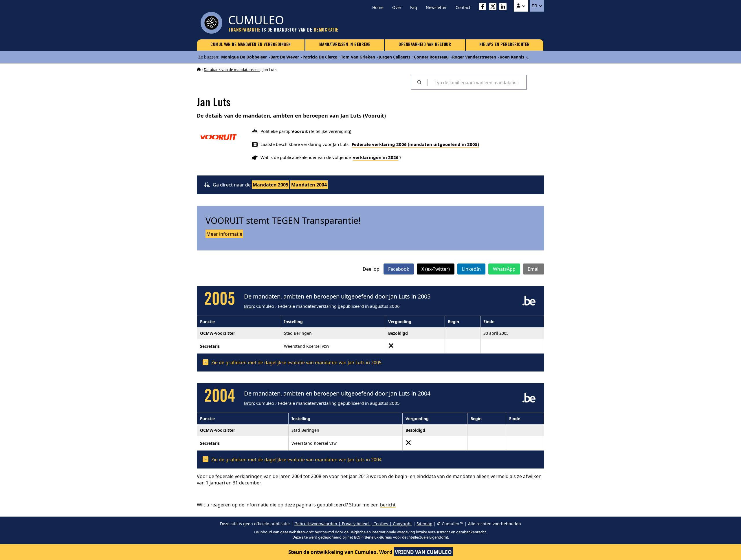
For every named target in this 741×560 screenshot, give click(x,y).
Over (396, 7)
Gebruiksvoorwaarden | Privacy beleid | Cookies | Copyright (353, 523)
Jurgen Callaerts (394, 57)
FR (535, 5)
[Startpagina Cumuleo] (199, 69)
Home (378, 7)
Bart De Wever (284, 57)
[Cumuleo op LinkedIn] (504, 7)
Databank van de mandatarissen (232, 69)
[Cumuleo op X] (494, 7)
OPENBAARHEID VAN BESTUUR (425, 45)
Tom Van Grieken (358, 57)
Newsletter (436, 7)
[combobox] (477, 82)
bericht (388, 505)
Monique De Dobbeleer (244, 57)
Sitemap (424, 523)
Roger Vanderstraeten (474, 57)
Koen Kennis (512, 57)
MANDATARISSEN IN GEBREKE (344, 45)
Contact (463, 7)
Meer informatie (224, 234)
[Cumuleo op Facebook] (484, 7)
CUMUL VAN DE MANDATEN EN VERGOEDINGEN (250, 45)
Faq (413, 7)
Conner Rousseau (431, 57)
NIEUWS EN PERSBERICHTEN (504, 45)
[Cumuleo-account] (521, 6)
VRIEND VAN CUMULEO (423, 552)
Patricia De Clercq (320, 57)
